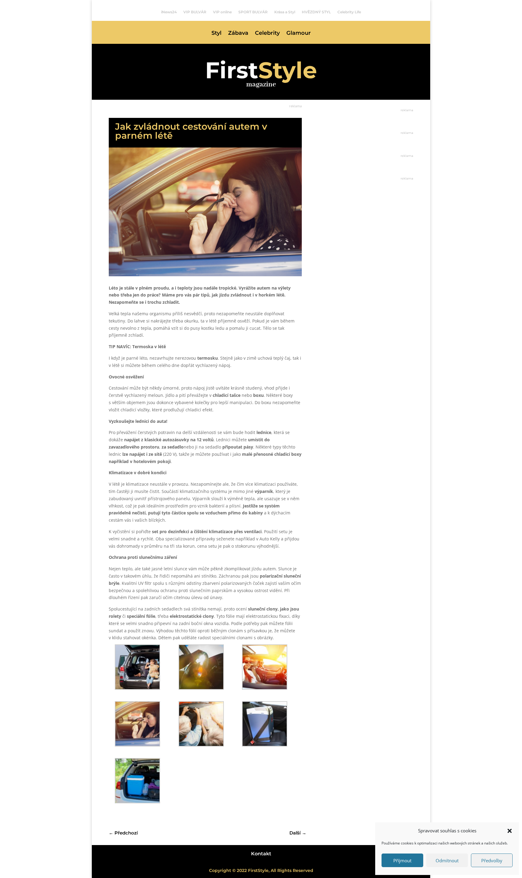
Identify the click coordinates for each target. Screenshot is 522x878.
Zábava (238, 33)
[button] (510, 831)
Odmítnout (447, 860)
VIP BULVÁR (194, 12)
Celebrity (267, 33)
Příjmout (402, 860)
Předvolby (491, 860)
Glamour (298, 33)
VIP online (222, 12)
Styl (216, 33)
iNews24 (169, 12)
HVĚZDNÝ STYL (316, 12)
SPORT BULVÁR (253, 12)
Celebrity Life (349, 12)
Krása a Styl (284, 12)
